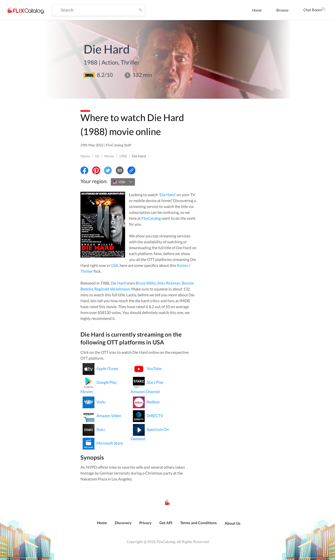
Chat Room (312, 10)
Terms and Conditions (198, 522)
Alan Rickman (168, 283)
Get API (165, 522)
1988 (123, 156)
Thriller (86, 271)
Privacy (145, 522)
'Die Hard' (167, 194)
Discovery (123, 522)
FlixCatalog (151, 218)
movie (109, 156)
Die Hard (118, 283)
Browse (282, 10)
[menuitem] (257, 10)
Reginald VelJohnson (112, 289)
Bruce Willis (146, 283)
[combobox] (123, 182)
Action (182, 265)
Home (257, 10)
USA (114, 265)
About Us (233, 523)
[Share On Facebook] (84, 170)
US (97, 156)
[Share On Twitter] (108, 170)
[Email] (120, 170)
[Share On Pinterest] (96, 170)
